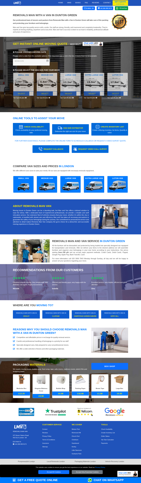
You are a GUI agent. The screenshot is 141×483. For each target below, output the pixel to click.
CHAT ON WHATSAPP (109, 480)
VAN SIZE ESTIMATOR (70, 129)
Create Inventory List (108, 432)
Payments (104, 443)
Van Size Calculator (107, 439)
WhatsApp (123, 8)
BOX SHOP (109, 366)
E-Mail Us (17, 441)
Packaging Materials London (85, 461)
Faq (86, 2)
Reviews (95, 2)
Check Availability (106, 429)
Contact (107, 2)
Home (60, 2)
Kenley (74, 447)
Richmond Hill (76, 432)
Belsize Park (76, 429)
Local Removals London (56, 461)
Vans (69, 2)
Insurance (45, 443)
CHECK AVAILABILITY (31, 129)
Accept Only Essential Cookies (87, 472)
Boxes (78, 2)
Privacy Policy (100, 467)
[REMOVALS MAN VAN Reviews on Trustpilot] (56, 412)
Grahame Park (76, 454)
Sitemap (45, 447)
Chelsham (75, 439)
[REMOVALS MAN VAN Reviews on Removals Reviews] (26, 412)
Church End (75, 436)
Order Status (105, 436)
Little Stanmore (77, 450)
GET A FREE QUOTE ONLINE (37, 480)
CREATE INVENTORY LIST (109, 129)
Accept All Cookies (54, 472)
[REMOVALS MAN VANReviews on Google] (115, 412)
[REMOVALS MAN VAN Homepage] (17, 3)
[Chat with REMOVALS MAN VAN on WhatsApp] (91, 480)
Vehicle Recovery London (114, 461)
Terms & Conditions (48, 439)
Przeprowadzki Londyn (26, 461)
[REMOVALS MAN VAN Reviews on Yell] (85, 412)
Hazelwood (75, 443)
